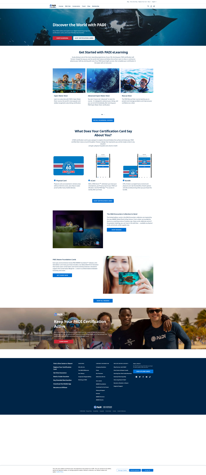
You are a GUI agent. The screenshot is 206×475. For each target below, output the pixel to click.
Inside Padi (81, 363)
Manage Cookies (122, 470)
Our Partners (99, 373)
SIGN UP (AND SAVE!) (143, 371)
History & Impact (100, 390)
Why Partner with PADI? (120, 367)
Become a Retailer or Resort (121, 383)
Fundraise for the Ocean (102, 387)
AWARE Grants (99, 400)
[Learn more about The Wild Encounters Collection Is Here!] (103, 229)
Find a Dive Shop (133, 1)
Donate (98, 393)
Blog (128, 1)
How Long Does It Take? (120, 380)
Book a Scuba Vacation (61, 376)
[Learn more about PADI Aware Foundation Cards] (103, 275)
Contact (114, 411)
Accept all (147, 470)
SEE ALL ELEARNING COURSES (103, 120)
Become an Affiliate (60, 387)
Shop (88, 6)
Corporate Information (102, 363)
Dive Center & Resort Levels (121, 370)
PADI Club (67, 6)
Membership (95, 6)
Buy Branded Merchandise (62, 380)
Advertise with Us (100, 376)
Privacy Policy (89, 411)
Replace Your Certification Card (62, 368)
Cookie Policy (59, 472)
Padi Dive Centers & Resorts (121, 363)
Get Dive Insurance (59, 373)
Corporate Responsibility (84, 376)
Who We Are (81, 367)
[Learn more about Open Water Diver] (69, 87)
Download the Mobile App (62, 384)
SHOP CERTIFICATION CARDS (84, 38)
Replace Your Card (142, 1)
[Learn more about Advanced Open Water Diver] (103, 88)
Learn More (63, 341)
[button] (102, 114)
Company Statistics (101, 367)
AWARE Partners (100, 396)
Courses (61, 6)
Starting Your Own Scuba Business (123, 373)
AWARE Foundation (101, 384)
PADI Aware (99, 380)
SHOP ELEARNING (62, 38)
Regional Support (118, 386)
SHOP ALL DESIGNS (103, 301)
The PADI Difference (83, 370)
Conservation (76, 6)
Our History (81, 373)
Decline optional (135, 470)
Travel (83, 6)
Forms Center (108, 411)
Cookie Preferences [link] (121, 411)
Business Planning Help (120, 376)
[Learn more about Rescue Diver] (137, 87)
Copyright (102, 411)
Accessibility (95, 411)
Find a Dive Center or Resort (63, 363)
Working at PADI (82, 380)
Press (97, 370)
